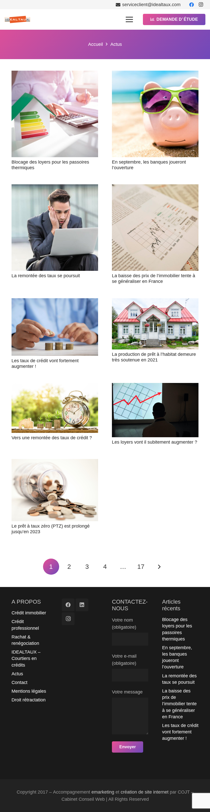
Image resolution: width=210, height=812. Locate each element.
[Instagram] (200, 4)
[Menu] (129, 19)
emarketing (102, 792)
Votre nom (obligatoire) (124, 623)
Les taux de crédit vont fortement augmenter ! (180, 732)
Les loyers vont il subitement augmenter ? (154, 442)
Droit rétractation (29, 699)
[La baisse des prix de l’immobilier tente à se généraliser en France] (155, 227)
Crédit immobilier (29, 612)
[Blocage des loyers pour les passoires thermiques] (55, 114)
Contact (19, 682)
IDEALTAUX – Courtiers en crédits (26, 658)
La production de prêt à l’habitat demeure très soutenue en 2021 (154, 357)
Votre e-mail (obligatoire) (124, 660)
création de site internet (145, 792)
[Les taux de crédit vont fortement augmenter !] (55, 327)
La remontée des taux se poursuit (46, 275)
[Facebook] (191, 4)
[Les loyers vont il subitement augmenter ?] (155, 410)
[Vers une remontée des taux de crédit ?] (55, 408)
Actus (17, 673)
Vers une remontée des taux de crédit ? (52, 437)
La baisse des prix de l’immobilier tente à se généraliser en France (153, 278)
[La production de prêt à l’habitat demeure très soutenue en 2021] (155, 324)
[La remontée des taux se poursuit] (55, 227)
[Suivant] (159, 567)
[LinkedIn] (82, 605)
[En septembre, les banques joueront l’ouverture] (155, 114)
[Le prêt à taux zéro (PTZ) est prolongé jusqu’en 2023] (55, 490)
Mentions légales (29, 691)
